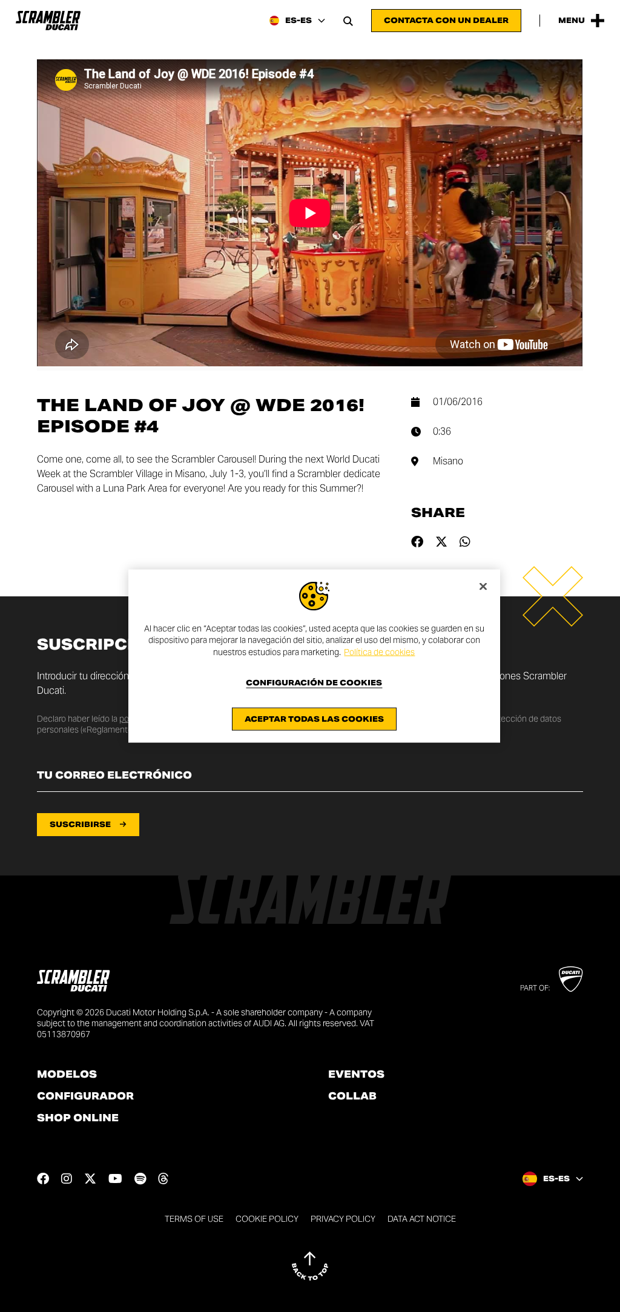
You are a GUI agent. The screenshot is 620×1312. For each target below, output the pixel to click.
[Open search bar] (348, 20)
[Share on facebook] (417, 542)
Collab (352, 1096)
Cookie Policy (267, 1218)
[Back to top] (310, 1266)
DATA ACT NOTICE (422, 1218)
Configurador (85, 1096)
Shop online (78, 1118)
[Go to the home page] (48, 20)
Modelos (67, 1075)
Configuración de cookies (314, 683)
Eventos (356, 1075)
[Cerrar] (483, 586)
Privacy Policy (343, 1218)
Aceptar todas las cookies (314, 719)
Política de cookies (379, 651)
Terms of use (194, 1218)
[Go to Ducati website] (570, 979)
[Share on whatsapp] (465, 542)
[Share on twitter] (441, 542)
